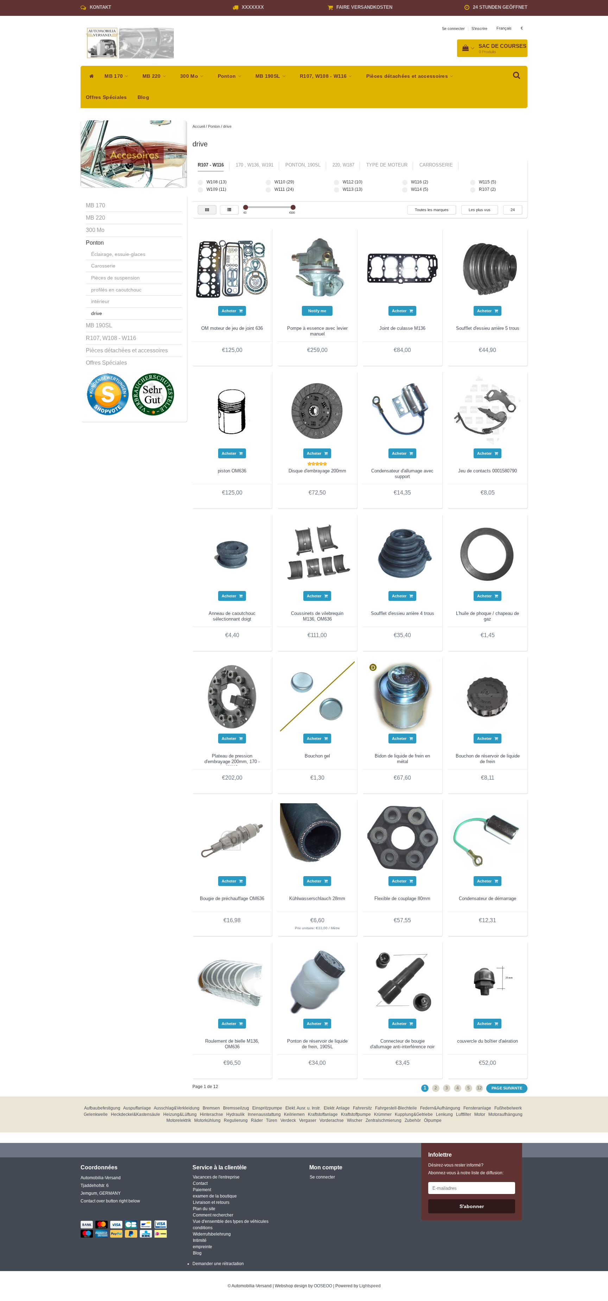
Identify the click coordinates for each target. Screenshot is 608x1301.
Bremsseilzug (236, 1108)
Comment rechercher (213, 1215)
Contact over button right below (110, 1201)
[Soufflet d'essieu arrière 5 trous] (487, 268)
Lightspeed (370, 1285)
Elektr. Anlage (337, 1108)
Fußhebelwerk (508, 1108)
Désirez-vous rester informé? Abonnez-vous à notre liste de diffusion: (466, 1169)
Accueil (198, 126)
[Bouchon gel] (317, 695)
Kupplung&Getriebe (414, 1114)
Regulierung (236, 1120)
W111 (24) (268, 190)
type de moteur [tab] (386, 165)
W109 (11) (200, 190)
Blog (143, 97)
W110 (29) (268, 182)
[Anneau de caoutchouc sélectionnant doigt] (232, 553)
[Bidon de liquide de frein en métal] (402, 695)
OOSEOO (323, 1285)
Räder (257, 1120)
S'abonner (472, 1206)
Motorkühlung (207, 1120)
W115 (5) (472, 182)
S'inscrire (479, 28)
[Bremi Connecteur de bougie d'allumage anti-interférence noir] (402, 981)
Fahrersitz (362, 1108)
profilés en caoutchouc (116, 290)
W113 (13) (336, 190)
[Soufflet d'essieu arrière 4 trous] (402, 553)
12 (479, 1088)
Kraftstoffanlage (323, 1114)
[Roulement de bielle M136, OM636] (232, 981)
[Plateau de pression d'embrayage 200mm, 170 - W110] (232, 695)
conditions (203, 1227)
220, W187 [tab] (343, 165)
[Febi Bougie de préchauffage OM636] (232, 838)
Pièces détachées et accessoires (408, 76)
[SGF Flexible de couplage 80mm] (402, 838)
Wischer (354, 1120)
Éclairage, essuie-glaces (118, 254)
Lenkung (444, 1114)
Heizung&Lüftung (180, 1114)
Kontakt (100, 7)
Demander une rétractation (218, 1263)
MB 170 (114, 76)
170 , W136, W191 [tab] (254, 165)
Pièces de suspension (115, 278)
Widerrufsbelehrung (212, 1234)
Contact (200, 1183)
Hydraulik (235, 1114)
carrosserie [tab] (436, 165)
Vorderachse (331, 1120)
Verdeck (288, 1120)
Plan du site (204, 1208)
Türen (271, 1120)
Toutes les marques (432, 210)
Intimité (200, 1240)
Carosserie (103, 266)
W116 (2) (404, 182)
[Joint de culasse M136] (402, 268)
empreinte (202, 1246)
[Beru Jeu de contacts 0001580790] (487, 410)
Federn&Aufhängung (440, 1108)
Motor (479, 1114)
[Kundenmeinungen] (108, 394)
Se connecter (453, 28)
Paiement (202, 1189)
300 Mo (190, 76)
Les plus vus (479, 210)
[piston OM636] (232, 410)
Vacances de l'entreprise (216, 1177)
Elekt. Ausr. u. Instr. (303, 1108)
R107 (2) (472, 190)
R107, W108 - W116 (324, 76)
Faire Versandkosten (364, 7)
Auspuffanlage (137, 1108)
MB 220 (152, 76)
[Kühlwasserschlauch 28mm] (317, 838)
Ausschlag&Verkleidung (177, 1108)
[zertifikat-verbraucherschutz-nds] (153, 394)
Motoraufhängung (505, 1114)
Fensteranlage (477, 1108)
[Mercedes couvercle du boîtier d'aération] (487, 981)
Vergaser (307, 1120)
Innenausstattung (264, 1114)
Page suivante (507, 1088)
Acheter (229, 311)
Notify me (317, 311)
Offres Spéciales (106, 97)
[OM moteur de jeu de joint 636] (232, 268)
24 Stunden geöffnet (500, 7)
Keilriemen (294, 1114)
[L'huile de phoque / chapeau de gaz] (487, 553)
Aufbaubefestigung (102, 1108)
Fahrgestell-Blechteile (396, 1108)
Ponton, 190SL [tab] (303, 165)
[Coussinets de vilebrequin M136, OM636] (317, 553)
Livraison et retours (211, 1202)
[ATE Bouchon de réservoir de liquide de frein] (487, 695)
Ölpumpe (433, 1120)
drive (96, 313)
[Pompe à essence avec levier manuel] (317, 268)
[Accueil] (90, 76)
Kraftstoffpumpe (356, 1114)
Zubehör (413, 1120)
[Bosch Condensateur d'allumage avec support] (402, 410)
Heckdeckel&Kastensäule (135, 1114)
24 (513, 210)
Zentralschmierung (383, 1120)
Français (504, 28)
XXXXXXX (253, 7)
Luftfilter (463, 1114)
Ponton (228, 76)
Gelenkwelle (96, 1114)
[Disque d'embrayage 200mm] (317, 410)
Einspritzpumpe (267, 1108)
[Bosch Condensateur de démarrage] (487, 838)
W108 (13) (200, 182)
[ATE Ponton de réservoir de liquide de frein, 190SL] (317, 981)
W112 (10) (336, 182)
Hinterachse (211, 1114)
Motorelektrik (178, 1120)
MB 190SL (268, 76)
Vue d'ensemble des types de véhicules (230, 1221)
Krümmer (383, 1114)
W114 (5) (404, 190)
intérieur (100, 301)
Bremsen (211, 1108)
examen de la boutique (215, 1196)
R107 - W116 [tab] (211, 165)
